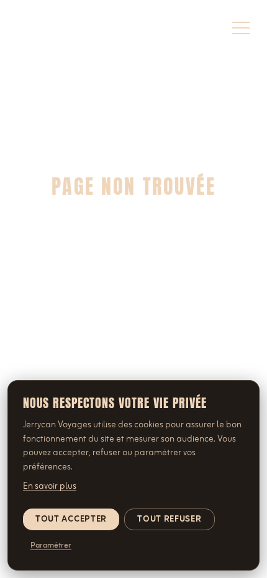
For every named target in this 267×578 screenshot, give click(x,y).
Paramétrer (50, 545)
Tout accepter (71, 519)
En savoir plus (49, 486)
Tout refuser (169, 519)
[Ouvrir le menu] (241, 28)
